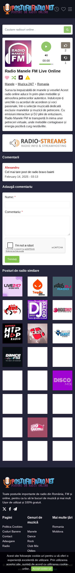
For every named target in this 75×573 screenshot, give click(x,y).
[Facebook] (11, 507)
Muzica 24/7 (26, 84)
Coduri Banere (11, 531)
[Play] (46, 47)
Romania (43, 84)
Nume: (10, 197)
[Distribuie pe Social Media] (21, 77)
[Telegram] (15, 507)
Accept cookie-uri (42, 568)
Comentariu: (14, 212)
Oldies (31, 550)
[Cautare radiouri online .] (67, 29)
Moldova (57, 531)
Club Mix (32, 546)
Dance (31, 536)
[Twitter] (5, 507)
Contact (7, 536)
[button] (46, 55)
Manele (9, 84)
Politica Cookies (12, 526)
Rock (30, 541)
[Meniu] (69, 9)
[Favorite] (62, 9)
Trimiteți (12, 259)
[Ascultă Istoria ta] (55, 9)
